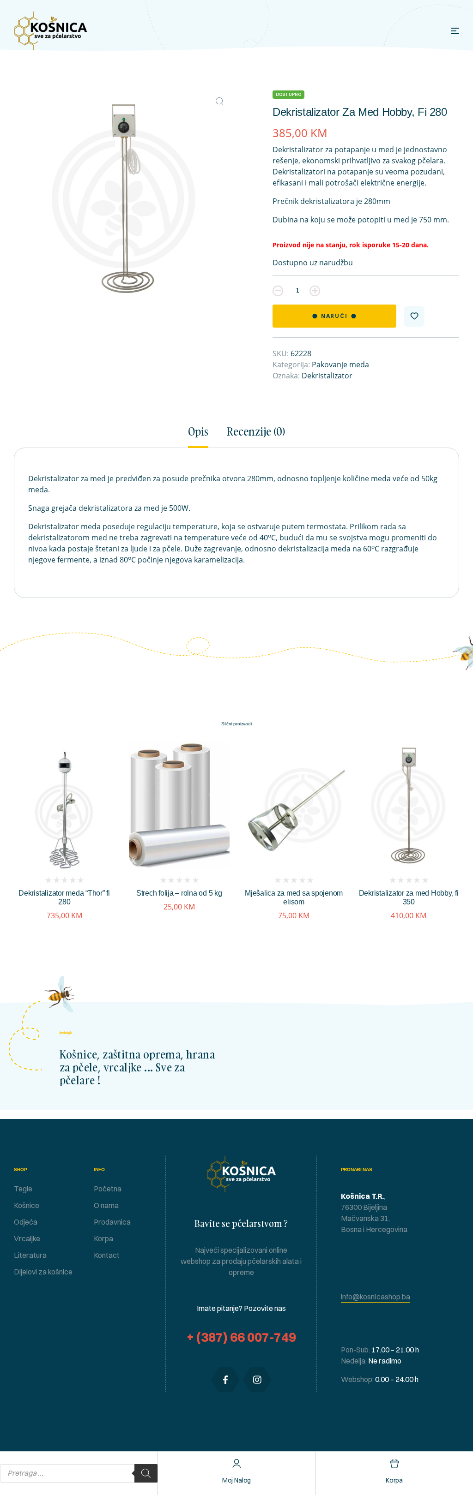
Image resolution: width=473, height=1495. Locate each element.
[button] (219, 101)
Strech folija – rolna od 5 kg (179, 893)
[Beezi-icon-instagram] (257, 1379)
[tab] (202, 436)
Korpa (394, 1480)
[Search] (146, 1473)
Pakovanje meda (340, 364)
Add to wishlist (414, 316)
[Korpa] (394, 1464)
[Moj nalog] (236, 1464)
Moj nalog (236, 1480)
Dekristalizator (327, 376)
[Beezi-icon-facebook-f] (225, 1379)
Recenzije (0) (256, 432)
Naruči (334, 315)
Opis (198, 432)
